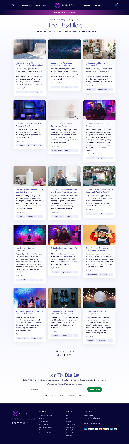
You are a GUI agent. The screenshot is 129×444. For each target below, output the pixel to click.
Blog (67, 415)
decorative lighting (22, 92)
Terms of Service (71, 433)
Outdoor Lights (44, 430)
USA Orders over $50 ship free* (64, 12)
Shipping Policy (71, 430)
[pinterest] (21, 423)
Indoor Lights (43, 424)
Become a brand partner (92, 424)
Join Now (94, 389)
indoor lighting (34, 92)
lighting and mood (102, 89)
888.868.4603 (89, 415)
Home (51, 20)
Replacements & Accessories (48, 433)
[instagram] (15, 423)
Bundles (41, 418)
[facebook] (12, 423)
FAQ (67, 418)
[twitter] (18, 423)
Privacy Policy (70, 424)
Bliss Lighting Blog (62, 20)
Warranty (69, 436)
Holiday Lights (43, 421)
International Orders (45, 427)
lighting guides (31, 145)
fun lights (55, 87)
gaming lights (101, 158)
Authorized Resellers (46, 415)
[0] (116, 5)
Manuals (68, 421)
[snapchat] (27, 423)
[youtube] (24, 423)
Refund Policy (70, 427)
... (41, 92)
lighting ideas (66, 87)
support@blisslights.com (92, 418)
